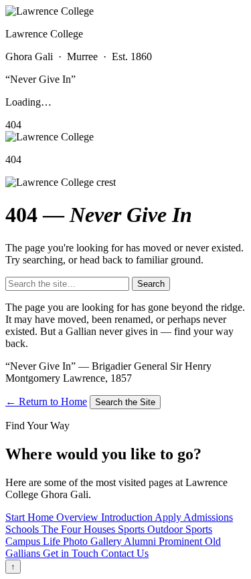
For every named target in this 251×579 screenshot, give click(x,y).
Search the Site (125, 402)
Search (151, 284)
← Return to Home (46, 401)
